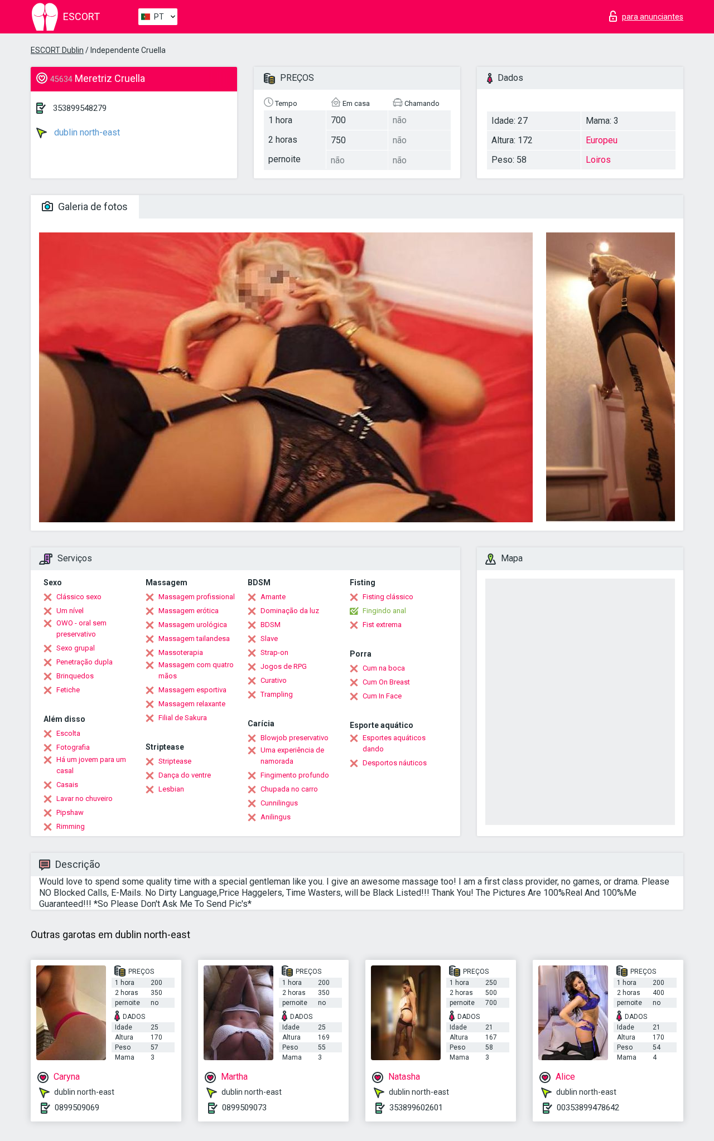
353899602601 (416, 1108)
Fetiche (68, 690)
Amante (273, 597)
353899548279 (80, 108)
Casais (67, 784)
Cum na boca (384, 668)
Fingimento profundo (294, 775)
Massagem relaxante (191, 704)
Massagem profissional (196, 597)
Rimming (70, 826)
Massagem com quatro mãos (196, 670)
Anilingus (275, 817)
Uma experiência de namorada (292, 755)
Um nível (70, 610)
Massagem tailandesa (194, 638)
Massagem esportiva (192, 690)
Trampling (276, 694)
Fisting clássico (388, 597)
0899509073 (244, 1108)
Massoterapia (180, 652)
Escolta (68, 733)
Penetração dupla (84, 662)
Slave (269, 638)
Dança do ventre (184, 775)
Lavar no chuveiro (84, 798)
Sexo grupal (75, 648)
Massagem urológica (192, 624)
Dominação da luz (289, 610)
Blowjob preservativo (294, 738)
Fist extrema (382, 624)
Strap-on (274, 652)
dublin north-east (86, 132)
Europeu (601, 140)
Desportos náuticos (395, 763)
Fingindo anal (384, 610)
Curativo (273, 680)
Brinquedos (75, 676)
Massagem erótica (188, 610)
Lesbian (171, 789)
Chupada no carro (289, 789)
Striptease (174, 761)
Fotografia (73, 747)
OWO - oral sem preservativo (81, 628)
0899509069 (77, 1108)
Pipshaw (70, 812)
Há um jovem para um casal (91, 765)
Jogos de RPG (283, 666)
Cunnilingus (279, 803)
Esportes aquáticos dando (394, 743)
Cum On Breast (386, 682)
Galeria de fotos (92, 206)
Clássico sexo (79, 597)
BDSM (270, 624)
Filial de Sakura (182, 717)
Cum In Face (382, 696)
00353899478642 (588, 1108)
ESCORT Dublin (57, 50)
